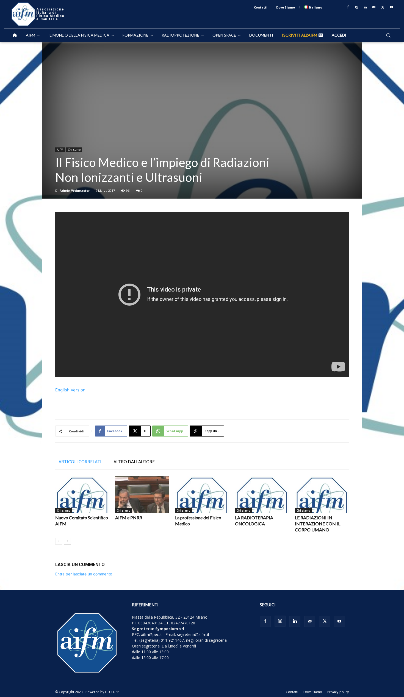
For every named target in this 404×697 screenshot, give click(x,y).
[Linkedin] (366, 7)
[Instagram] (357, 7)
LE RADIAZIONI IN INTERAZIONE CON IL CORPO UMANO (317, 523)
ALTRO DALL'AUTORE (134, 461)
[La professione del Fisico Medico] (202, 494)
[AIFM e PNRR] (142, 494)
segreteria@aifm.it (193, 634)
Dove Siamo (312, 692)
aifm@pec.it (151, 634)
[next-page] (67, 541)
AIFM (60, 150)
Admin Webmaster (75, 190)
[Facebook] (348, 7)
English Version (70, 390)
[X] (383, 7)
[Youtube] (391, 7)
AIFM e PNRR (128, 517)
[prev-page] (58, 541)
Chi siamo (74, 150)
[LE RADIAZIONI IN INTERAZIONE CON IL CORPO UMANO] (322, 494)
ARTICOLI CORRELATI (80, 461)
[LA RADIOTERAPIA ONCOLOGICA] (262, 494)
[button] (388, 35)
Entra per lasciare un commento (83, 574)
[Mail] (374, 7)
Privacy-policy (338, 692)
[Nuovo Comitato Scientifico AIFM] (82, 494)
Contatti (292, 692)
